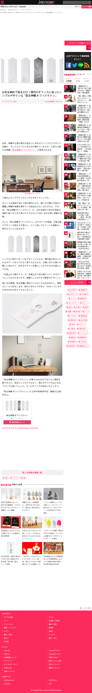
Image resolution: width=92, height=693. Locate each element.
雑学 (70, 307)
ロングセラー (73, 303)
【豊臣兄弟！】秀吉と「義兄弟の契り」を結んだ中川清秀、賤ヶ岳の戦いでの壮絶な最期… (84, 189)
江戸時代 (73, 290)
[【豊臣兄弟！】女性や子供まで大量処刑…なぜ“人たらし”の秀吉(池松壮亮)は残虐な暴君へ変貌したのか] (70, 196)
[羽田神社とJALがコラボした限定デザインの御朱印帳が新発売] (11, 522)
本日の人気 (8, 668)
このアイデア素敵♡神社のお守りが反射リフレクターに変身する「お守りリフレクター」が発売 (53, 534)
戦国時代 (84, 290)
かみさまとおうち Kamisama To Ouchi (20, 427)
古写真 (6, 641)
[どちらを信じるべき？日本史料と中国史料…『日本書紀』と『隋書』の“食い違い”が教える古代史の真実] (70, 148)
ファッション (8, 624)
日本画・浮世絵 (54, 620)
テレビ (87, 311)
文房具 (72, 329)
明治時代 (73, 320)
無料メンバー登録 (55, 661)
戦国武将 (83, 298)
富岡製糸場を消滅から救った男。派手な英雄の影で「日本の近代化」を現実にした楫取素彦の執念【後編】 (84, 248)
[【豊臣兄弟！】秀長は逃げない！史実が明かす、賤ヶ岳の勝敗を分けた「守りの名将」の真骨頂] (70, 109)
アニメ (73, 298)
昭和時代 (73, 342)
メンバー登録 (86, 6)
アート (6, 620)
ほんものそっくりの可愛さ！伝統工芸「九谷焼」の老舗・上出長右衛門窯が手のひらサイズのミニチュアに (84, 228)
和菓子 (51, 631)
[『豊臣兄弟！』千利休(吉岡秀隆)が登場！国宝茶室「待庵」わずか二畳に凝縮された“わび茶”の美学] (70, 118)
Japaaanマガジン (13, 10)
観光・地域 (8, 634)
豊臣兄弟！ (83, 329)
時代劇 (77, 311)
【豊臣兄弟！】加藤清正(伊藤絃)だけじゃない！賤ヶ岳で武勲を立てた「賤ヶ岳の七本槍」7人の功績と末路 (84, 131)
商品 (15, 101)
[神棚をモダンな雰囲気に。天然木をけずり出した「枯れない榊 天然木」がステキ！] (32, 494)
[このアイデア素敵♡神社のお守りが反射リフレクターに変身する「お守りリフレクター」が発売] (53, 522)
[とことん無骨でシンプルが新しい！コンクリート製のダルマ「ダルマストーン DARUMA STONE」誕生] (53, 494)
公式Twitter (74, 65)
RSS (86, 65)
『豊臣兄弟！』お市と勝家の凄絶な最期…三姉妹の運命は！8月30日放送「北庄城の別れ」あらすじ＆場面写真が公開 (84, 258)
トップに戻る (86, 608)
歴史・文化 (53, 638)
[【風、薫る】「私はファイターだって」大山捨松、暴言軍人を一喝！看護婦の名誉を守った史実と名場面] (70, 206)
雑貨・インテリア (10, 627)
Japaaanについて (55, 654)
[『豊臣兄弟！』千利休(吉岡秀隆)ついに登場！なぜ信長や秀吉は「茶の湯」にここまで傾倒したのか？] (70, 177)
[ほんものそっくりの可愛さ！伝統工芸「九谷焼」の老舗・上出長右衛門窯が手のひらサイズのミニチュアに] (70, 226)
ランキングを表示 (77, 282)
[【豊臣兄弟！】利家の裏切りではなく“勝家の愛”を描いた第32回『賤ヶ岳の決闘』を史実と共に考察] (70, 157)
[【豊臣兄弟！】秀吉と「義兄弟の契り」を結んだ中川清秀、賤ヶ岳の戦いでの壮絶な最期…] (70, 187)
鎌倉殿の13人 (84, 346)
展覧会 (73, 337)
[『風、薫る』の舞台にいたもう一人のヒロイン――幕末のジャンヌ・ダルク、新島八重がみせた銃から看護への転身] (70, 99)
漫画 (69, 311)
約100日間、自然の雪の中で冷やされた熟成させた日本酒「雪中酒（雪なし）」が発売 (11, 560)
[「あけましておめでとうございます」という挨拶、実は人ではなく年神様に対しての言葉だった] (32, 548)
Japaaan (46, 2)
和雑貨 (51, 627)
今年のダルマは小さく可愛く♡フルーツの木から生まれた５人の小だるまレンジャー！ (31, 534)
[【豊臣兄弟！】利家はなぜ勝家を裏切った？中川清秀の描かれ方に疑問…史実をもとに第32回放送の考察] (70, 138)
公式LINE (80, 65)
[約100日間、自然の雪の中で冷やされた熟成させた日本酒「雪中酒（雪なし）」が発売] (11, 548)
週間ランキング (54, 668)
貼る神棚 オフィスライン (32, 193)
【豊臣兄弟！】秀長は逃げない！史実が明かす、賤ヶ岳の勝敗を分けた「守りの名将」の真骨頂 (84, 110)
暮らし (6, 638)
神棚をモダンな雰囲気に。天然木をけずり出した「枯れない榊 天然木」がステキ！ (31, 506)
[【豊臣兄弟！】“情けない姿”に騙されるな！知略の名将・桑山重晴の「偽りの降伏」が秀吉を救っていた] (70, 89)
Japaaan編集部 (50, 101)
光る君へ (84, 342)
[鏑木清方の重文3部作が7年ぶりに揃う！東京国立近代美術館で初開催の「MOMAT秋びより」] (70, 235)
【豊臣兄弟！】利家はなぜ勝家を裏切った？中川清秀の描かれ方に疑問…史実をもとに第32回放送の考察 (84, 140)
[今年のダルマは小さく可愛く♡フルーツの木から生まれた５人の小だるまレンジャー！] (32, 522)
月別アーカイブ (54, 664)
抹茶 (73, 324)
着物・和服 (53, 624)
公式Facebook (68, 65)
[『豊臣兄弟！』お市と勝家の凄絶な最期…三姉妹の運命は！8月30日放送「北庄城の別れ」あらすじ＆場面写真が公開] (70, 255)
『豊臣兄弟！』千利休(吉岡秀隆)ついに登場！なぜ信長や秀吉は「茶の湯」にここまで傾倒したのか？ (84, 179)
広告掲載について (10, 657)
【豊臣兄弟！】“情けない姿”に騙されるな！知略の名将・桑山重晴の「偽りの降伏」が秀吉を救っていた (84, 91)
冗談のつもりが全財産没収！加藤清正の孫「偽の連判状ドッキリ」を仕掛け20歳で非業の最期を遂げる (84, 276)
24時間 (69, 80)
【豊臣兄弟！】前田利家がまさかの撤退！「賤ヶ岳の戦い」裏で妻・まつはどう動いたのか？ (84, 169)
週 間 (78, 80)
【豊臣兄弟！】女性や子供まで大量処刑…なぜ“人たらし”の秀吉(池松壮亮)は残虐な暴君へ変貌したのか (84, 198)
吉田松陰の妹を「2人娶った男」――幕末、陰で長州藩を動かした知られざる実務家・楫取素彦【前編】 (84, 218)
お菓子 (78, 307)
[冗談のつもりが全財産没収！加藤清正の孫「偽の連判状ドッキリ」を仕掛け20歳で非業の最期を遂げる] (70, 274)
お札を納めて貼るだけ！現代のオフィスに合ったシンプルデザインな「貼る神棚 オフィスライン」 (32, 12)
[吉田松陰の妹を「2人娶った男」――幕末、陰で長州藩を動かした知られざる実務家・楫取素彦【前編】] (70, 216)
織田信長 (84, 316)
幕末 (86, 307)
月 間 (86, 80)
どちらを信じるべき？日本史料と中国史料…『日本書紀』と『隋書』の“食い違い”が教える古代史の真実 (84, 149)
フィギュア (84, 333)
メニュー (2, 2)
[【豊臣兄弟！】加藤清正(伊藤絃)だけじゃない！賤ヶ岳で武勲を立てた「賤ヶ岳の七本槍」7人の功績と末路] (70, 128)
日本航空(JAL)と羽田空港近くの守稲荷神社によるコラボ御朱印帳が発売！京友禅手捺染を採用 (53, 560)
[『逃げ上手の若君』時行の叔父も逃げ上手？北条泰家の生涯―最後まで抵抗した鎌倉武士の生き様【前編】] (70, 265)
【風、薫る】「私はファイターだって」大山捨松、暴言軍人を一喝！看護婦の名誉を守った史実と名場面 (84, 208)
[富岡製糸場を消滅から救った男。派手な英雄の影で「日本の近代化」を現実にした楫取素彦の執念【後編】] (70, 245)
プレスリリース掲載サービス (79, 43)
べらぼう (73, 316)
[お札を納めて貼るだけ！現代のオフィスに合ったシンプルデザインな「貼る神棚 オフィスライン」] (32, 70)
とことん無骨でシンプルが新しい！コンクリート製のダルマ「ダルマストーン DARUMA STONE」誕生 (52, 507)
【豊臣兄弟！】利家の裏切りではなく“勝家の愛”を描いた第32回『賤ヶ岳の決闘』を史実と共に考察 (84, 159)
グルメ (6, 631)
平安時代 (85, 294)
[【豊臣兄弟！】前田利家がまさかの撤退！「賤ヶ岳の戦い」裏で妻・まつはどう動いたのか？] (70, 167)
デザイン (15, 478)
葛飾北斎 (72, 346)
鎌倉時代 (83, 337)
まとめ (51, 617)
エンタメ (52, 634)
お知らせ (7, 654)
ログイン (78, 6)
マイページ (8, 661)
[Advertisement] (32, 33)
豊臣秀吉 (72, 333)
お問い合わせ (53, 657)
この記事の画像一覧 (33, 472)
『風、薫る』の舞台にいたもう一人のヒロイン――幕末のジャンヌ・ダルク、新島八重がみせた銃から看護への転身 (84, 102)
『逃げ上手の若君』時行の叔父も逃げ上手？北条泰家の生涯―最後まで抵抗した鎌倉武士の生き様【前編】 (84, 268)
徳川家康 (84, 320)
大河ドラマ (73, 294)
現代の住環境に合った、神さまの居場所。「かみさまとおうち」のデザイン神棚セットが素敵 (10, 506)
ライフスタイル (26, 10)
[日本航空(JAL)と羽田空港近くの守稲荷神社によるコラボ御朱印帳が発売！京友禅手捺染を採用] (53, 548)
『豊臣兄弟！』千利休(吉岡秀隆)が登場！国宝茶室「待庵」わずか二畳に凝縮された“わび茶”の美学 (84, 120)
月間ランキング (9, 671)
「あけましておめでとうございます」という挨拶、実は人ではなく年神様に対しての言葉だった (31, 560)
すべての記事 (8, 617)
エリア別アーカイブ (11, 664)
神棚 (24, 478)
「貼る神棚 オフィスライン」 (23, 149)
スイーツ (85, 303)
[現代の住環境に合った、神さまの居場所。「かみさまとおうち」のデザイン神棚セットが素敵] (11, 494)
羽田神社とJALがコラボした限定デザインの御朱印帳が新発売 (11, 533)
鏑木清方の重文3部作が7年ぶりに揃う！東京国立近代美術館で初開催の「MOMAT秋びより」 (84, 237)
